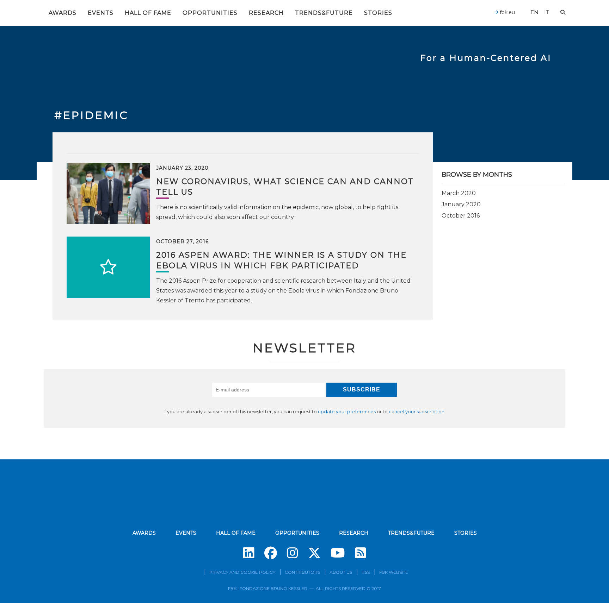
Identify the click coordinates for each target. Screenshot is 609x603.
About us (341, 572)
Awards (62, 13)
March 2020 (459, 193)
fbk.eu (506, 12)
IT (546, 12)
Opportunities (210, 13)
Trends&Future (324, 13)
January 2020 (461, 204)
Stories (378, 13)
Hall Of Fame (148, 13)
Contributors (302, 572)
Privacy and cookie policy (242, 572)
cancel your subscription (416, 411)
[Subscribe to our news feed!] (360, 553)
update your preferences (347, 411)
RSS (366, 572)
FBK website (393, 572)
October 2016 (461, 215)
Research (266, 13)
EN (534, 12)
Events (100, 13)
